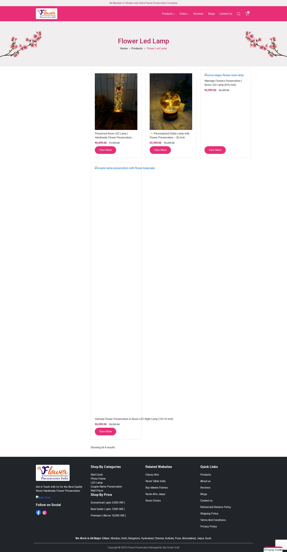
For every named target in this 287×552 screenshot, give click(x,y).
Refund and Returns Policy (215, 507)
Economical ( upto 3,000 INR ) (108, 502)
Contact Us (226, 13)
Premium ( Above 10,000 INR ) (108, 515)
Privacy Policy (208, 526)
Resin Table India (155, 481)
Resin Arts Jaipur (155, 494)
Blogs (211, 13)
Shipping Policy (209, 513)
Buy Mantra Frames (156, 487)
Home (124, 48)
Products (137, 48)
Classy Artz (152, 474)
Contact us (206, 500)
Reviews (198, 13)
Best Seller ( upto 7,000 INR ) (108, 509)
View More (105, 150)
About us (205, 481)
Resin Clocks (153, 500)
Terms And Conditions (213, 520)
